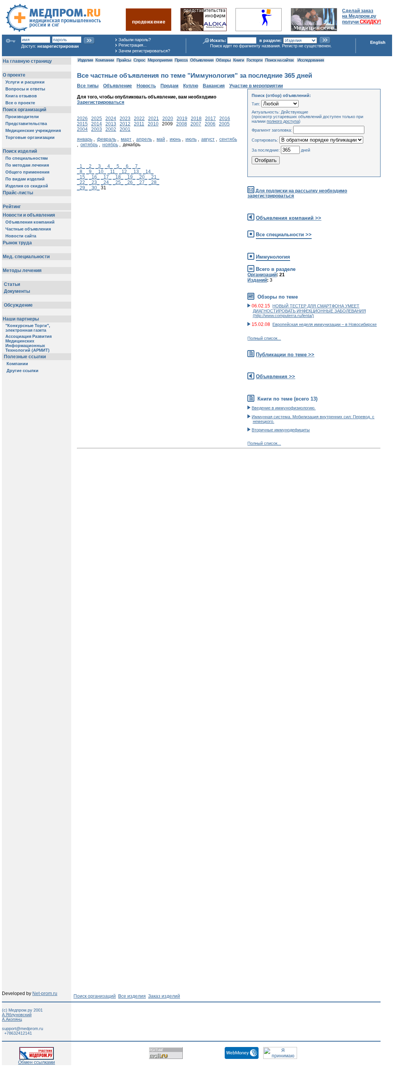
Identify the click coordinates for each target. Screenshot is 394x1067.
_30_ (94, 187)
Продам (169, 85)
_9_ (90, 171)
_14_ (148, 171)
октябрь (89, 144)
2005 (224, 124)
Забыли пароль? (135, 39)
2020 (167, 118)
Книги (238, 60)
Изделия (85, 60)
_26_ (130, 182)
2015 (82, 124)
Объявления (201, 60)
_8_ (81, 171)
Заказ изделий (164, 996)
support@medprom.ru (22, 1028)
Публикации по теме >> (285, 354)
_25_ (118, 182)
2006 (210, 124)
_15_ (82, 177)
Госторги (254, 60)
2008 (181, 124)
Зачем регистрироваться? (144, 50)
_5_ (118, 166)
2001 (125, 129)
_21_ (154, 177)
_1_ (81, 166)
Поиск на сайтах (279, 60)
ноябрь (110, 144)
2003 (96, 129)
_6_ (127, 166)
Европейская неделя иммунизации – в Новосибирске (324, 324)
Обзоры (223, 60)
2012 (125, 124)
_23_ (94, 182)
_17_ (106, 177)
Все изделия (132, 996)
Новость (146, 85)
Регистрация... (133, 45)
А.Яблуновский (17, 1014)
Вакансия (214, 85)
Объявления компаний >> (288, 218)
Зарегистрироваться (100, 102)
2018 (196, 118)
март (126, 139)
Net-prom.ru (44, 993)
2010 (153, 124)
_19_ (130, 177)
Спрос (139, 60)
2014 (96, 124)
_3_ (99, 166)
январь (84, 139)
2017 (210, 118)
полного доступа (283, 121)
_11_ (112, 171)
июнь (175, 139)
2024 (110, 118)
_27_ (142, 182)
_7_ (136, 166)
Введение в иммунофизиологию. (284, 408)
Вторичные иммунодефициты (281, 429)
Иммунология (273, 257)
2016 (224, 118)
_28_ (154, 182)
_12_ (124, 171)
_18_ (118, 177)
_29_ (82, 187)
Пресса (181, 60)
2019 (182, 118)
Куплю (190, 85)
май (161, 139)
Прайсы (124, 60)
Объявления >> (275, 376)
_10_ (100, 171)
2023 (125, 118)
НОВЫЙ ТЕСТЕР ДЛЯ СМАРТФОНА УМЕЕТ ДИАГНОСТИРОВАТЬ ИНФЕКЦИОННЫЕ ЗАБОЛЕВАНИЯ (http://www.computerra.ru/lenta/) (309, 311)
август (208, 139)
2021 (153, 118)
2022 (139, 118)
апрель (144, 139)
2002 (110, 129)
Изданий (257, 280)
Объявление (117, 85)
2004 (82, 129)
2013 (110, 124)
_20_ (142, 177)
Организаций (262, 274)
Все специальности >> (284, 234)
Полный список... (264, 338)
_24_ (106, 182)
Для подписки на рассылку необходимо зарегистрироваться (297, 193)
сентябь (228, 139)
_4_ (109, 166)
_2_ (90, 166)
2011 (139, 124)
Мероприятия (160, 60)
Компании (105, 60)
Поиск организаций (94, 996)
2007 (195, 124)
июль (191, 139)
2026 (82, 118)
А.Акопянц (12, 1019)
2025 (96, 118)
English (378, 42)
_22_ (82, 182)
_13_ (136, 171)
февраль (106, 139)
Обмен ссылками (36, 1062)
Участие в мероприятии (256, 85)
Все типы (87, 85)
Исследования (310, 60)
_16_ (94, 177)
